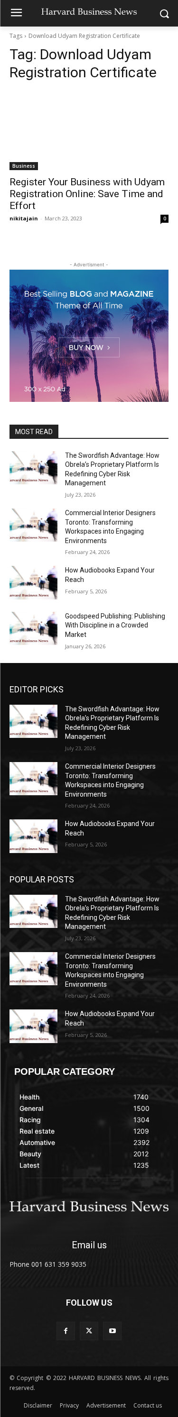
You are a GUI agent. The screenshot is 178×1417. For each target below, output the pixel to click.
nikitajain (23, 218)
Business (23, 166)
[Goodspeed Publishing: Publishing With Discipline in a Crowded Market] (33, 628)
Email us (89, 1245)
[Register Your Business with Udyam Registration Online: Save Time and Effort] (89, 130)
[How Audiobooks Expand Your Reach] (33, 582)
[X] (89, 1331)
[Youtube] (112, 1331)
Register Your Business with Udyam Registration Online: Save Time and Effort (87, 193)
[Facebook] (65, 1331)
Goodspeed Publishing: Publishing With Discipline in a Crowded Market (115, 625)
